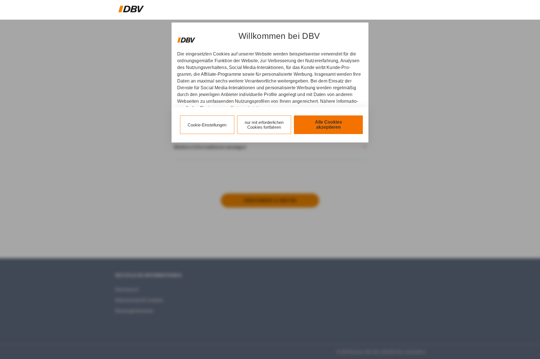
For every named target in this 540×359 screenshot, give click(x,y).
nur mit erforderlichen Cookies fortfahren (264, 125)
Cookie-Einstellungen (207, 124)
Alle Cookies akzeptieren (328, 125)
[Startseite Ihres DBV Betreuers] (131, 9)
